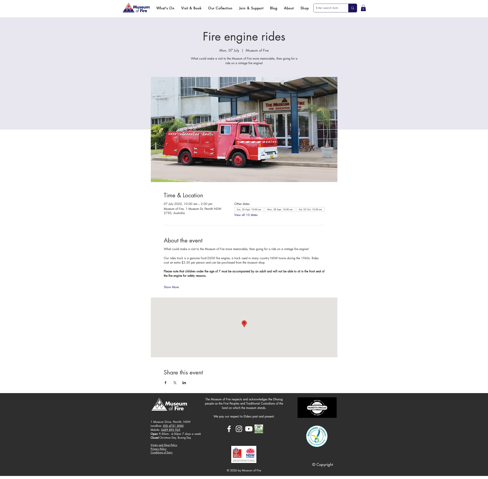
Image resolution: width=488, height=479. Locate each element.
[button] (191, 8)
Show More (171, 287)
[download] (258, 429)
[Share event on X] (175, 382)
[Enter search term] (352, 8)
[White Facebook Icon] (229, 429)
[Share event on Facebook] (165, 382)
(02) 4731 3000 (173, 426)
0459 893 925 (170, 430)
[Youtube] (249, 429)
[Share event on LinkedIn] (184, 382)
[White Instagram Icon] (239, 429)
